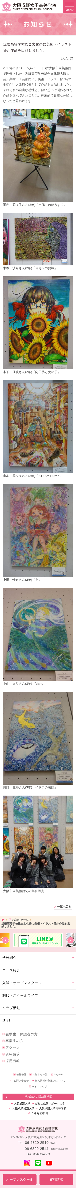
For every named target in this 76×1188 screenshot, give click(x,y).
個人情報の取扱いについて (50, 1080)
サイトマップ (39, 1086)
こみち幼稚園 (39, 1113)
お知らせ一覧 (20, 919)
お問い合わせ (21, 1080)
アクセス (12, 1047)
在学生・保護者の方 (21, 1034)
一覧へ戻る (64, 906)
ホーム (3, 919)
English (58, 1074)
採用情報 (12, 1061)
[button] (5, 940)
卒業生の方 (14, 1041)
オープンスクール (19, 1179)
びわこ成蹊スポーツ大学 (50, 1103)
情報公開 (21, 1074)
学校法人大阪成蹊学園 (38, 1096)
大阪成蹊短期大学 (23, 1108)
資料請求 (12, 1054)
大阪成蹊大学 (22, 1103)
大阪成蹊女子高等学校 (52, 1108)
